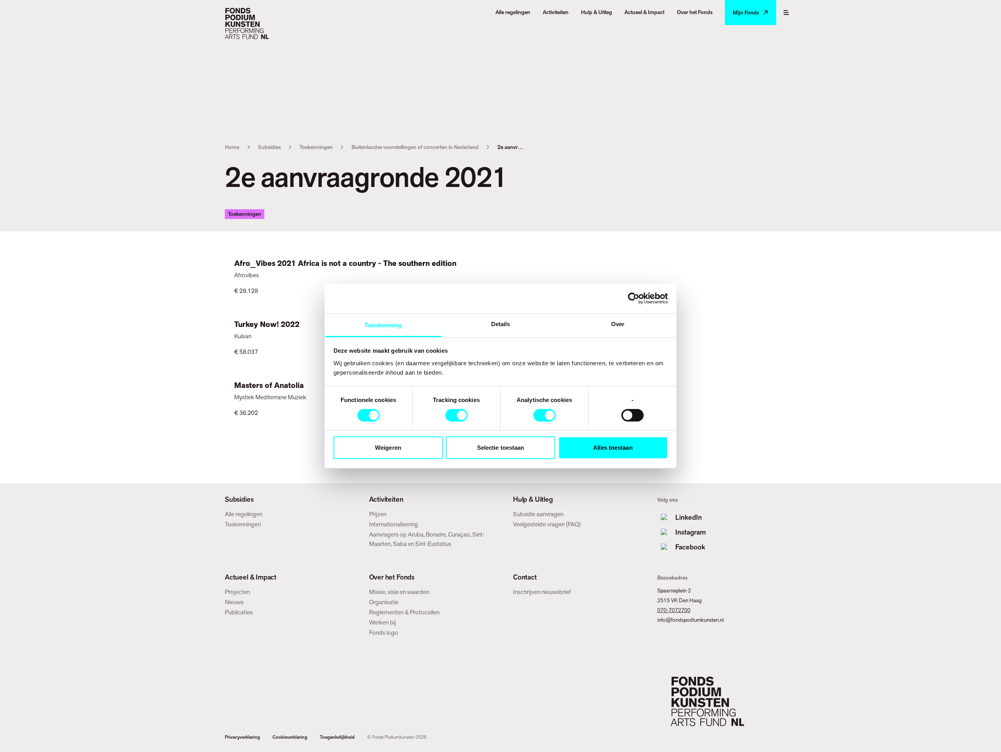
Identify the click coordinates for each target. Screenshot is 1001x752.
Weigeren (388, 447)
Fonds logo (383, 632)
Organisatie (383, 602)
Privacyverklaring (242, 737)
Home (232, 147)
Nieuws (234, 602)
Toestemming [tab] (383, 324)
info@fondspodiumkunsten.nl (690, 619)
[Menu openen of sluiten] (786, 12)
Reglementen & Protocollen (404, 612)
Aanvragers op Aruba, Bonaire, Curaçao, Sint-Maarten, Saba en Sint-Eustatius (427, 539)
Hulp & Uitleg (533, 499)
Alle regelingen (243, 514)
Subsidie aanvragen (538, 514)
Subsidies (269, 147)
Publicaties (239, 612)
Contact (525, 577)
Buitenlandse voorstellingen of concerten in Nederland (415, 147)
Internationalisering (393, 524)
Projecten (237, 592)
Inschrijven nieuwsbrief (542, 592)
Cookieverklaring (290, 737)
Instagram (690, 532)
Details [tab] (500, 323)
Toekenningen (316, 147)
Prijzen (377, 514)
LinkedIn (688, 517)
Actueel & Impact (250, 577)
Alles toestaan (612, 447)
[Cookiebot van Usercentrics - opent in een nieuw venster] (633, 298)
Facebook (690, 546)
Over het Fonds (391, 577)
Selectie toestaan (500, 447)
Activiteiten (386, 499)
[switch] (456, 415)
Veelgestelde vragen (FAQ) (547, 524)
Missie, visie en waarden (399, 592)
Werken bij (382, 622)
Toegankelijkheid (337, 737)
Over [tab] (617, 323)
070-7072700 (674, 610)
